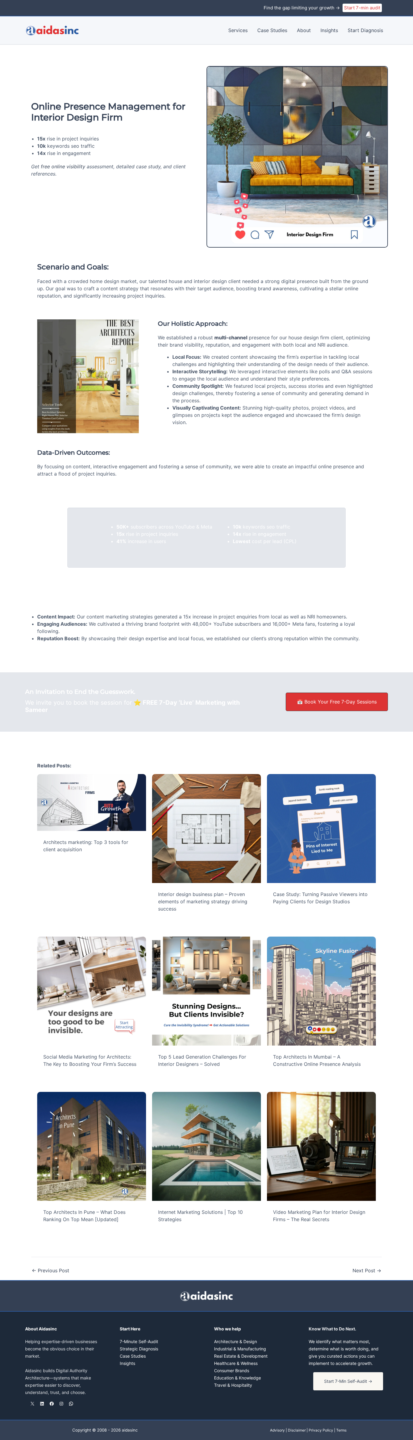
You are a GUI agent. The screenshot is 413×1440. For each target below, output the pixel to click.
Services (238, 30)
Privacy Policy (321, 1430)
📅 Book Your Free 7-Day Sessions (337, 702)
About (304, 30)
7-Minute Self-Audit (139, 1341)
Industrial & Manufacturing (240, 1348)
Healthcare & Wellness (236, 1363)
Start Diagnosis (365, 30)
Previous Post (50, 1270)
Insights (329, 30)
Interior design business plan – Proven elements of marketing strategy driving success (202, 901)
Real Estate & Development (241, 1356)
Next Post (367, 1270)
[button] (348, 1381)
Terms (341, 1430)
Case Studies (272, 30)
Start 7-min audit (362, 8)
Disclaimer (297, 1430)
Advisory (277, 1430)
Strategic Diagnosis (139, 1348)
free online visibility (63, 166)
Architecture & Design (235, 1341)
